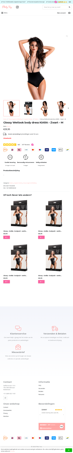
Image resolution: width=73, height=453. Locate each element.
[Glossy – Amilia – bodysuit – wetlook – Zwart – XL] (54, 258)
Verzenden (41, 388)
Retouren (41, 394)
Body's (36, 119)
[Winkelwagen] (69, 12)
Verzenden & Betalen (54, 334)
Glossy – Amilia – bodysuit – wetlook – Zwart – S (19, 275)
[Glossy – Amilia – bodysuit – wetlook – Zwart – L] (19, 213)
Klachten (6, 416)
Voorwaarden (7, 410)
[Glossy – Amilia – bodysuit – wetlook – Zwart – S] (19, 258)
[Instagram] (17, 7)
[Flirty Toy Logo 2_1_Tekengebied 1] (7, 7)
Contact (5, 407)
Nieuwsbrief (18, 352)
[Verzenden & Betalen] (55, 328)
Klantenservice (18, 334)
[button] (4, 12)
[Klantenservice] (18, 328)
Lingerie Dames (28, 119)
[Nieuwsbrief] (18, 347)
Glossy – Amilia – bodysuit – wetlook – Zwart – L (19, 231)
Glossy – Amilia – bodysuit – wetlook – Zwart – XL (54, 275)
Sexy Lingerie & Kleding (15, 119)
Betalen (40, 391)
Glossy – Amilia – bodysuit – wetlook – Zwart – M (54, 231)
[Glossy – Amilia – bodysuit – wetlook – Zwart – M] (54, 213)
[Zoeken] (69, 7)
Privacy (5, 413)
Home (5, 119)
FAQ (39, 385)
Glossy (9, 126)
